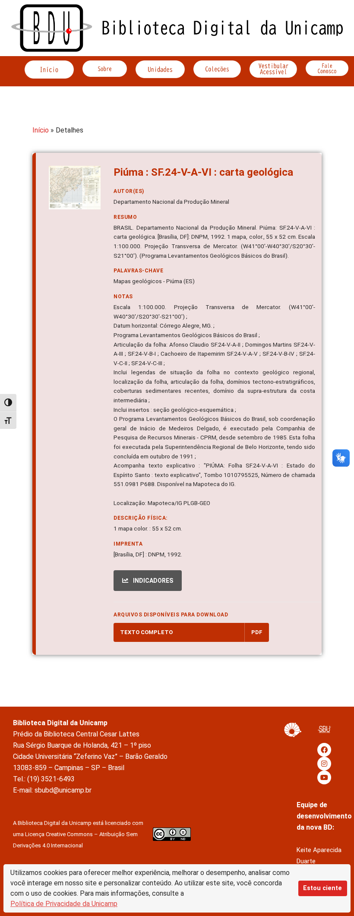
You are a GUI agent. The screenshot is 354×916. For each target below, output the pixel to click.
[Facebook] (324, 750)
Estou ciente (322, 888)
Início (40, 130)
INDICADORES (152, 580)
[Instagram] (324, 764)
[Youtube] (324, 777)
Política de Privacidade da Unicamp (63, 904)
